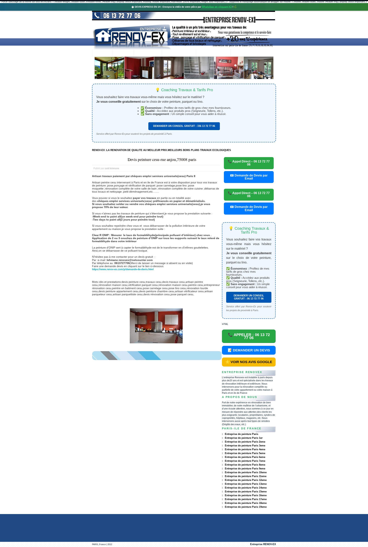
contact (241, 53)
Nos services (147, 53)
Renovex (123, 53)
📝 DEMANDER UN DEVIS (249, 350)
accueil (102, 53)
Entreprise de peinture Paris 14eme (246, 487)
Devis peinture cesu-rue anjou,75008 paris (162, 159)
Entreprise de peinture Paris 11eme (245, 476)
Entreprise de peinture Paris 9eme (245, 468)
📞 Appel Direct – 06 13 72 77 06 (249, 163)
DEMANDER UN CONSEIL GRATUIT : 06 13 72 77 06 (249, 297)
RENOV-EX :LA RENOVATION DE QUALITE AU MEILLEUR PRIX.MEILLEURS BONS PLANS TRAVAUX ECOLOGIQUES (161, 150)
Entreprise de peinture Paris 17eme (246, 499)
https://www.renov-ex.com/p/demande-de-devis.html (123, 269)
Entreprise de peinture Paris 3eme (245, 445)
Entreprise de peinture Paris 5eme (245, 453)
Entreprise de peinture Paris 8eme (245, 464)
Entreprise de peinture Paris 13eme (246, 483)
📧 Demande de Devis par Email (249, 177)
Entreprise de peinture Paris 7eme (245, 460)
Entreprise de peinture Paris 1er (244, 437)
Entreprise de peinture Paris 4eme (245, 449)
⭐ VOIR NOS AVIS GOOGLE (248, 362)
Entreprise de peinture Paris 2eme (245, 441)
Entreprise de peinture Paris (241, 434)
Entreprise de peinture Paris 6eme (245, 457)
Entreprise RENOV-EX (263, 544)
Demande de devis (213, 53)
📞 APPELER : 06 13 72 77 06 (249, 336)
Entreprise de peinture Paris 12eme (246, 480)
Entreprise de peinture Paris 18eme (246, 503)
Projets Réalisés (178, 53)
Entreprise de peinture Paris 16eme (246, 495)
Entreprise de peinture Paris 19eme (246, 506)
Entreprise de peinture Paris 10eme (246, 472)
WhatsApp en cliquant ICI (217, 6)
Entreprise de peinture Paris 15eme (246, 491)
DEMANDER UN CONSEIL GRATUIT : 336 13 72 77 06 (184, 126)
